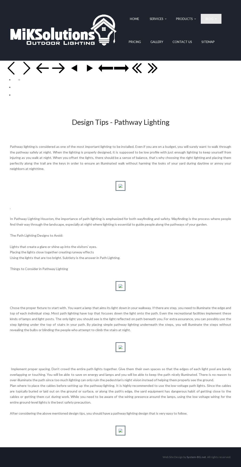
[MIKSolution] (63, 30)
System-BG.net (196, 457)
